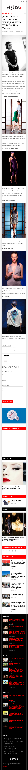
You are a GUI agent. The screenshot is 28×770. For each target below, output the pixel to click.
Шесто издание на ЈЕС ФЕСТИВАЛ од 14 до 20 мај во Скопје (16, 720)
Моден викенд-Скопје (15, 738)
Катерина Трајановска (8, 31)
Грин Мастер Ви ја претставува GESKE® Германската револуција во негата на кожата (16, 647)
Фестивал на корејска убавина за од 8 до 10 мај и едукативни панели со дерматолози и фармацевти (16, 621)
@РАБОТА (16, 5)
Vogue (5, 738)
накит (14, 748)
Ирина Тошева (7, 345)
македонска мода (8, 743)
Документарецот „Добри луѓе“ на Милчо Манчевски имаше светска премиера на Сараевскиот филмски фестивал (18, 563)
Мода (8, 1)
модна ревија (7, 748)
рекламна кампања (9, 751)
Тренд (16, 741)
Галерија (4, 9)
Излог (10, 9)
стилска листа (7, 13)
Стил (13, 1)
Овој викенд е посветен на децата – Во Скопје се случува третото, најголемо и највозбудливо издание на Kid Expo (16, 683)
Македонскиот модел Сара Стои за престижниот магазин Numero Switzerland (12, 488)
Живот (3, 5)
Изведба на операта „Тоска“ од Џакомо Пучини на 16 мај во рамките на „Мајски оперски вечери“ (17, 726)
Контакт (16, 9)
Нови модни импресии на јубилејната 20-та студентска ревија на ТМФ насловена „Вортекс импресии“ (18, 586)
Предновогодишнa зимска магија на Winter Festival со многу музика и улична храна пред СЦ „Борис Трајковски (16, 670)
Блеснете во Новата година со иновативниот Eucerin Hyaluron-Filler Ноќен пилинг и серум (16, 640)
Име (3, 374)
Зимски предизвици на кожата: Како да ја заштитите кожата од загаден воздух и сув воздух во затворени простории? (17, 633)
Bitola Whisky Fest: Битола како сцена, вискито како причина (16, 659)
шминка (15, 753)
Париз (5, 741)
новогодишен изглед (9, 350)
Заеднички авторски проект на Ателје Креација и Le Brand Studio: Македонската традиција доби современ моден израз (18, 574)
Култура (9, 5)
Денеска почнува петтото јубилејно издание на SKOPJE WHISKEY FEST (16, 676)
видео (21, 741)
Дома (3, 1)
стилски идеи (19, 751)
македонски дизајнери (9, 347)
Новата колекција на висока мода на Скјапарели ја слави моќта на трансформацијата (13, 539)
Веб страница (5, 385)
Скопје (11, 741)
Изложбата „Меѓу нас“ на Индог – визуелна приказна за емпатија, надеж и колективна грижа (17, 713)
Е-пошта (4, 380)
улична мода (7, 753)
